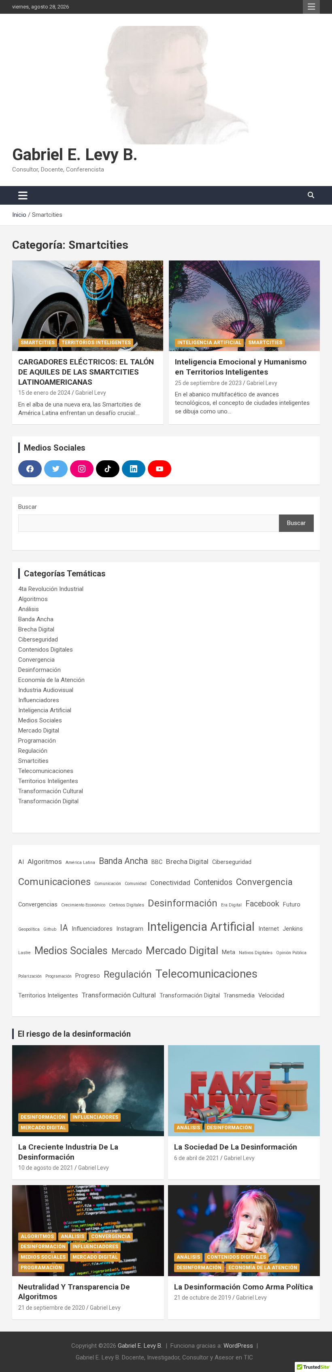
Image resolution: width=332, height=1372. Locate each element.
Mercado (126, 951)
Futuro (291, 904)
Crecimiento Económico (83, 905)
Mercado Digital (38, 730)
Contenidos (213, 882)
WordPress (238, 1345)
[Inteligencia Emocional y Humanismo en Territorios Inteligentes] (244, 305)
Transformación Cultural (50, 791)
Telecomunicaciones (45, 771)
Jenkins (293, 928)
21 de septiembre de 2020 (51, 1307)
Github (49, 929)
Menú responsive (311, 7)
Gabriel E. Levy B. (75, 154)
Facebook (262, 903)
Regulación (32, 750)
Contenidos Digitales (45, 649)
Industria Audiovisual (45, 690)
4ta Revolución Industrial (50, 589)
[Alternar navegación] (23, 195)
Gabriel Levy (90, 393)
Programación (37, 740)
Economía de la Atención (51, 680)
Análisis (28, 609)
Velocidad (271, 995)
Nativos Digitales (255, 952)
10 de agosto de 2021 (45, 1168)
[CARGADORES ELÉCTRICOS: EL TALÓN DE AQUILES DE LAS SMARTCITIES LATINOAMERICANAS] (88, 305)
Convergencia (36, 659)
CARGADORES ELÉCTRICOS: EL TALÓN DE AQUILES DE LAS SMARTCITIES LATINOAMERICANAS (86, 371)
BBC (156, 862)
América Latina (80, 862)
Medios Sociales (40, 720)
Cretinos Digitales (126, 905)
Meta (228, 952)
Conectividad (170, 883)
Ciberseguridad (38, 639)
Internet (268, 928)
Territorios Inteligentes (96, 342)
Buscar (27, 506)
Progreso (87, 975)
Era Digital (231, 905)
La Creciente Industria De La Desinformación (68, 1152)
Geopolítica (29, 929)
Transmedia (239, 995)
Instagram (129, 928)
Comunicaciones (54, 881)
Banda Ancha (35, 619)
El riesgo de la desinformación (74, 1034)
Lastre (24, 952)
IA (64, 928)
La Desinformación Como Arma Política (243, 1287)
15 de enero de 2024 (44, 393)
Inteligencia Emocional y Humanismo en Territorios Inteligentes (240, 367)
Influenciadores (38, 700)
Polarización (30, 976)
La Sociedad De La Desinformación (235, 1147)
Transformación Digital (48, 801)
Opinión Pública (291, 952)
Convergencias (37, 904)
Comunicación (107, 883)
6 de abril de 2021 (196, 1158)
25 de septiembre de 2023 (208, 383)
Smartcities (38, 342)
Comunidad (136, 883)
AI (21, 862)
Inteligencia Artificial (209, 342)
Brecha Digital (36, 629)
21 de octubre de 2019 (202, 1297)
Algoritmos (33, 599)
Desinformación (39, 669)
